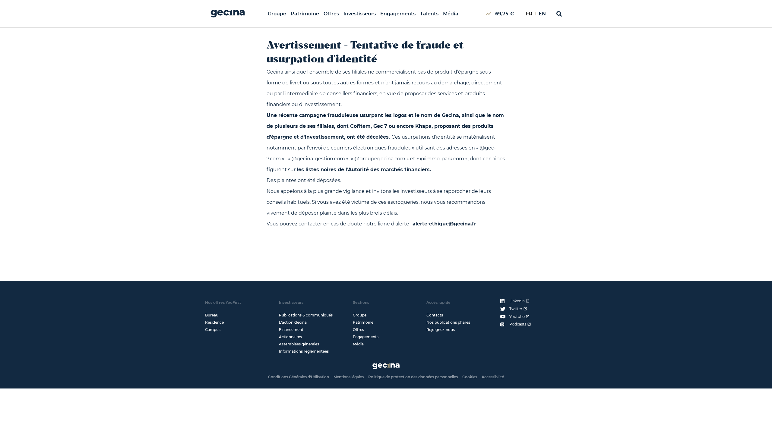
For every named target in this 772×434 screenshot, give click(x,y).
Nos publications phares (448, 322)
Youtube (517, 317)
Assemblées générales (299, 344)
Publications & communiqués (306, 315)
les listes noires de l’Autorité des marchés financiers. (364, 169)
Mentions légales (349, 377)
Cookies (469, 377)
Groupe (277, 13)
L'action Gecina (293, 322)
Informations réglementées (304, 351)
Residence (214, 322)
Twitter (515, 309)
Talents (429, 13)
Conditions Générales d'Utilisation (298, 377)
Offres (331, 13)
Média (450, 13)
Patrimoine (305, 13)
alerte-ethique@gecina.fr (444, 224)
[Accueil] (227, 14)
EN (542, 14)
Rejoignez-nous (440, 329)
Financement (291, 329)
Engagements (398, 13)
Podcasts (517, 324)
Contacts (434, 315)
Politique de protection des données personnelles (413, 377)
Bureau (211, 315)
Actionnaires (290, 337)
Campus (212, 329)
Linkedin (517, 301)
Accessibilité (493, 377)
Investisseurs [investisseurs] (359, 13)
